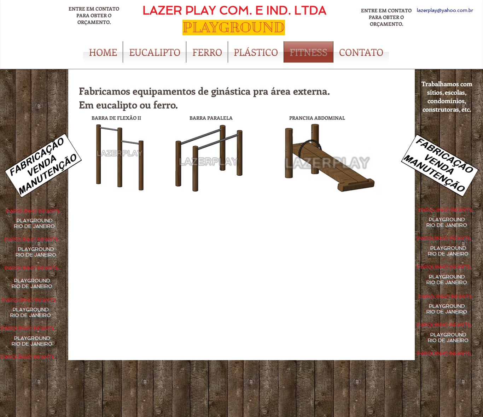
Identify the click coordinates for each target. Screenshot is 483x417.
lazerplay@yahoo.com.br (445, 10)
